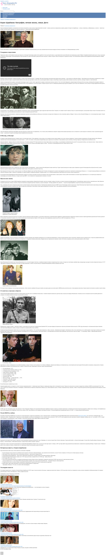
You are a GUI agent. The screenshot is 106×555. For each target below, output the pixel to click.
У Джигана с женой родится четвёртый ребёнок (10, 498)
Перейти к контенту (4, 1)
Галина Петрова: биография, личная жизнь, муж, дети (11, 546)
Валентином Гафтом (82, 415)
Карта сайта (5, 7)
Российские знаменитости (8, 14)
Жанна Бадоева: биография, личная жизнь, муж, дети (11, 510)
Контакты (5, 17)
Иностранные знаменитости (8, 13)
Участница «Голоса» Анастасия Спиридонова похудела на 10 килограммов (15, 485)
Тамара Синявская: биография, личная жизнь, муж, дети (11, 522)
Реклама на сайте (6, 8)
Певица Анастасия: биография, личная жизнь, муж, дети (11, 534)
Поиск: (1, 11)
